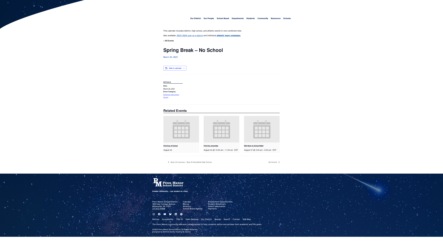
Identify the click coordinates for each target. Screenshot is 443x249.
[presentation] (181, 129)
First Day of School (170, 146)
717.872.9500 (158, 209)
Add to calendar (175, 68)
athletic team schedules (228, 36)
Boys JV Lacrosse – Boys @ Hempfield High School (191, 162)
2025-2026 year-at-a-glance (190, 36)
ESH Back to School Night (253, 146)
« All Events (168, 40)
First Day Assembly (211, 146)
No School (273, 162)
